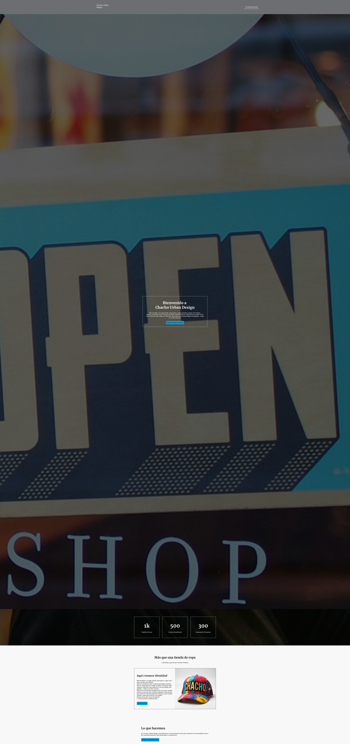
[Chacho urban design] (103, 11)
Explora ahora (142, 703)
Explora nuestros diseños (175, 322)
